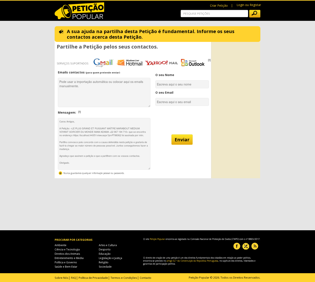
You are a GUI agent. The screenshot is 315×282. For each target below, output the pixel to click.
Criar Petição (219, 5)
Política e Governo (66, 262)
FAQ (73, 278)
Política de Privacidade (93, 278)
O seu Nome (164, 75)
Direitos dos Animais (67, 254)
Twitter (245, 246)
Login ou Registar (249, 5)
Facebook (236, 246)
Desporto (105, 249)
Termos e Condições (124, 278)
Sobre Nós (61, 278)
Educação (105, 254)
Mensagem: (82, 111)
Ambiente (60, 245)
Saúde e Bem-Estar (66, 266)
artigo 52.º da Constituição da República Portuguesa (192, 260)
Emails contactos (89, 72)
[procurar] (254, 14)
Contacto (145, 278)
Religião (103, 262)
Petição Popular (157, 239)
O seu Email (164, 92)
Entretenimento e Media (69, 258)
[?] (209, 60)
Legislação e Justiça (110, 258)
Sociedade (105, 266)
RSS (254, 246)
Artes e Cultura (108, 245)
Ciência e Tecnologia (67, 249)
